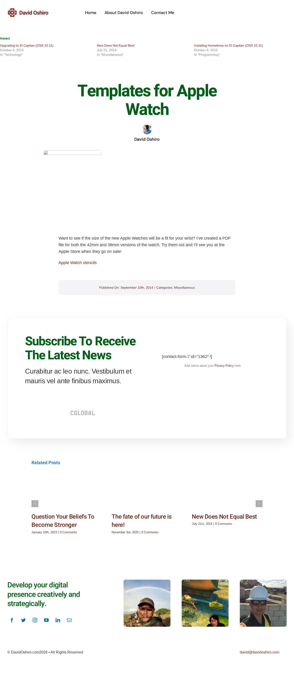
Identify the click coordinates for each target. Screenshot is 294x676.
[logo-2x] (33, 10)
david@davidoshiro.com (259, 652)
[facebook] (12, 620)
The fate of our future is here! (142, 520)
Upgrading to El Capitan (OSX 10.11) (27, 45)
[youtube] (46, 620)
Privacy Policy (224, 365)
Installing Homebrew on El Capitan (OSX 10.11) (228, 45)
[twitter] (23, 620)
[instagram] (35, 620)
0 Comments (68, 532)
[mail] (69, 620)
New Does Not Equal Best (115, 45)
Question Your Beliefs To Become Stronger (62, 520)
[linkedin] (57, 620)
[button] (34, 503)
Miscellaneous (184, 287)
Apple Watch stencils (78, 262)
